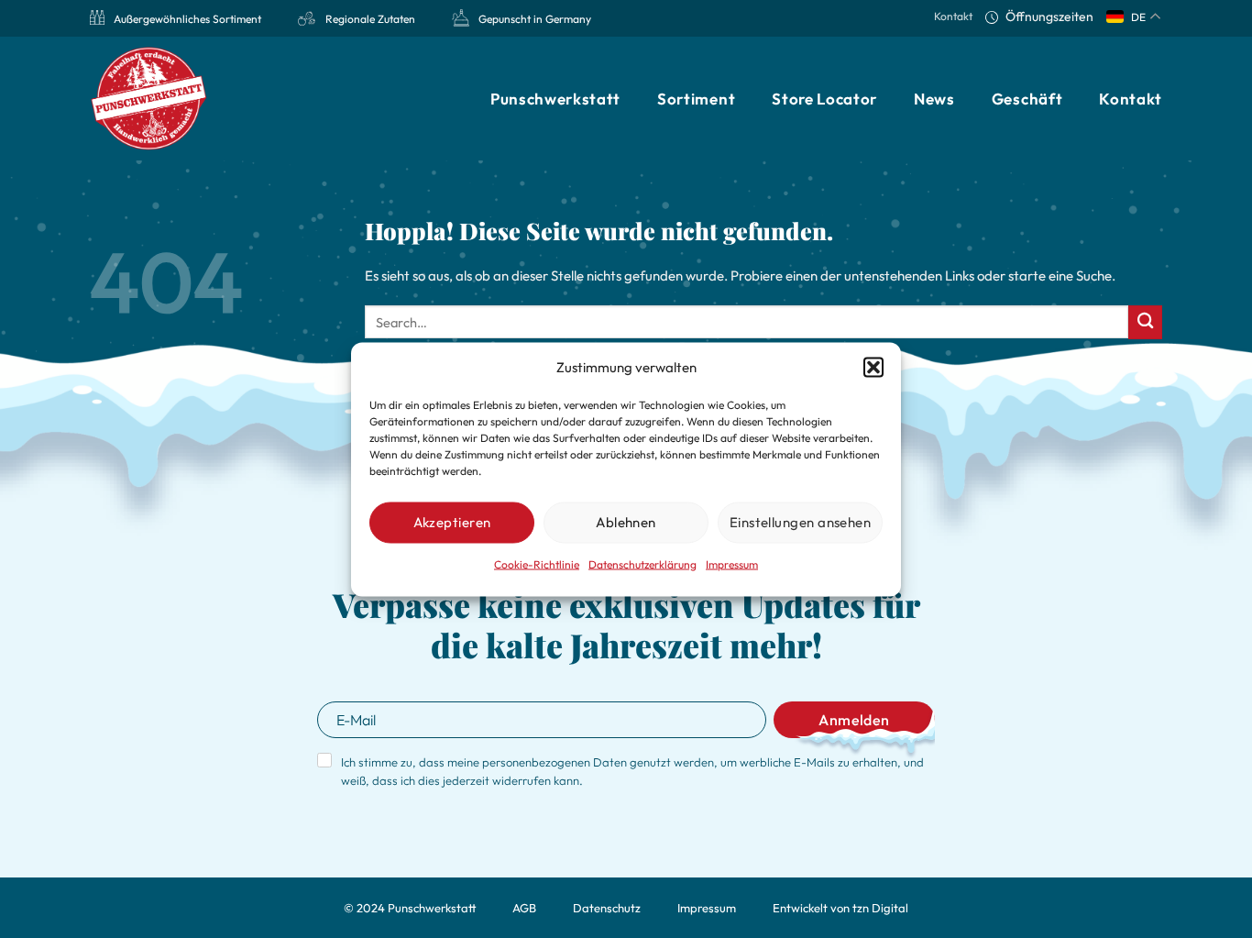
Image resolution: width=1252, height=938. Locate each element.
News (934, 98)
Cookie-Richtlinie (536, 563)
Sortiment (696, 98)
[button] (873, 367)
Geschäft (1027, 98)
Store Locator (824, 98)
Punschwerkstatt (555, 98)
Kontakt (953, 16)
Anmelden (854, 720)
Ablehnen (626, 522)
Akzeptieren (452, 522)
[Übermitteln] (1145, 322)
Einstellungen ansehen (800, 522)
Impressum (732, 563)
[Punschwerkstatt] (149, 99)
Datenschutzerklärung (642, 563)
